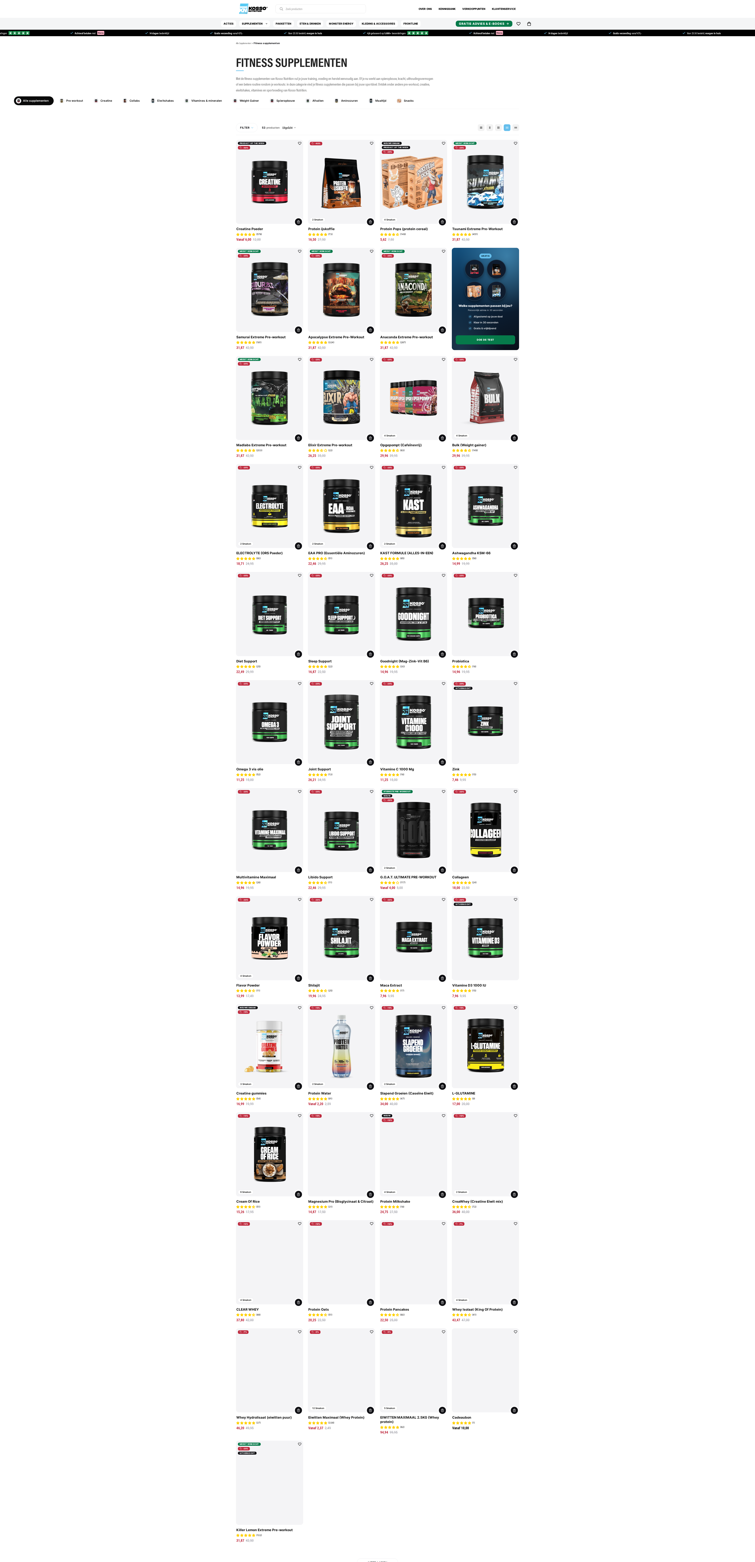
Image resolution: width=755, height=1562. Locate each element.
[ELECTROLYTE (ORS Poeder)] (269, 506)
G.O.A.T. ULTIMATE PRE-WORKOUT (408, 877)
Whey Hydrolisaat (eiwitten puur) (264, 1417)
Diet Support (246, 661)
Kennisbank (447, 8)
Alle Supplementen (243, 43)
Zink (455, 769)
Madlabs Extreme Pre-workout (261, 445)
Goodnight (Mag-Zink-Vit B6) (404, 661)
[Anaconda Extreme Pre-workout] (413, 290)
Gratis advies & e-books (482, 24)
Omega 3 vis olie (249, 769)
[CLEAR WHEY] (269, 1262)
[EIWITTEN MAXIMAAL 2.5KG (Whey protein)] (413, 1370)
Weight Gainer (249, 100)
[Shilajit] (341, 938)
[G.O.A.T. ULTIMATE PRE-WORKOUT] (413, 830)
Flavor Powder (248, 985)
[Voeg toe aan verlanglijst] (300, 143)
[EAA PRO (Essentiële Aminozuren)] (341, 506)
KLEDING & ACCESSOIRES (378, 23)
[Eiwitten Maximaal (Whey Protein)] (341, 1370)
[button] (529, 23)
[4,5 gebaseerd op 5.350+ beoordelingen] (272, 33)
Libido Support (320, 877)
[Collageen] (485, 830)
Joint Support (319, 769)
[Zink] (485, 722)
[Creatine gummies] (269, 1046)
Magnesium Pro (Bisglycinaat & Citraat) (341, 1201)
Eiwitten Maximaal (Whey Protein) (336, 1417)
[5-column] (515, 127)
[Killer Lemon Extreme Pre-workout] (269, 1483)
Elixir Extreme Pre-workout (330, 445)
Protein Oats (318, 1309)
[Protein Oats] (341, 1262)
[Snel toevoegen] (514, 221)
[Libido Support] (341, 830)
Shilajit (314, 985)
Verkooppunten (473, 8)
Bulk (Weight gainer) (469, 445)
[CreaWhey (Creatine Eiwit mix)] (485, 1154)
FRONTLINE (410, 23)
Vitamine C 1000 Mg (397, 769)
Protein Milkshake (395, 1201)
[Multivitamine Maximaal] (269, 830)
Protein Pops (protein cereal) (404, 229)
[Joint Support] (341, 722)
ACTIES (229, 23)
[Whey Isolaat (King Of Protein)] (485, 1262)
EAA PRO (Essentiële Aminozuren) (336, 553)
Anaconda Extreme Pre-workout (406, 337)
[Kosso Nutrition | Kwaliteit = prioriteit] (253, 9)
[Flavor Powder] (269, 938)
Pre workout (74, 100)
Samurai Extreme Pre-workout (261, 337)
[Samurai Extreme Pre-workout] (269, 290)
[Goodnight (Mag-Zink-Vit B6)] (413, 614)
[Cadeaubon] (485, 1370)
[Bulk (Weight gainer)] (485, 398)
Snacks (409, 100)
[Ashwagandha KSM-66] (485, 506)
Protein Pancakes (394, 1309)
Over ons (425, 8)
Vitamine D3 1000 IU (469, 985)
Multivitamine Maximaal (256, 877)
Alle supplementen (36, 100)
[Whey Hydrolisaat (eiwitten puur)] (269, 1370)
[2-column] (489, 127)
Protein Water (319, 1093)
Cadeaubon (461, 1417)
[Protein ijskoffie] (341, 182)
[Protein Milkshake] (413, 1154)
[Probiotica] (485, 614)
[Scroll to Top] (745, 1552)
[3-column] (498, 127)
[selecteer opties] (298, 221)
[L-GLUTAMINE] (485, 1046)
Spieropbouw (285, 100)
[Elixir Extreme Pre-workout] (341, 398)
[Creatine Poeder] (269, 182)
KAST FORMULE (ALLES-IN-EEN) (406, 553)
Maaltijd (380, 100)
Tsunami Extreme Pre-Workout (477, 229)
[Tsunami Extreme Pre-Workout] (485, 182)
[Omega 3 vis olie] (269, 722)
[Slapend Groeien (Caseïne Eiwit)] (413, 1046)
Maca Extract (391, 985)
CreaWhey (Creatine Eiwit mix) (477, 1201)
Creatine (106, 100)
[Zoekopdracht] (281, 9)
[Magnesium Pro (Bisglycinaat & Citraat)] (341, 1154)
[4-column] (507, 127)
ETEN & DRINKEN (310, 23)
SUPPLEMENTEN (252, 23)
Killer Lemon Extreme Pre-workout (264, 1530)
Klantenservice (504, 8)
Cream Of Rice (248, 1201)
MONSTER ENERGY (341, 23)
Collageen (460, 877)
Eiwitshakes (165, 100)
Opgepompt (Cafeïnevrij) (401, 445)
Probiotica (460, 661)
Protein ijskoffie (321, 229)
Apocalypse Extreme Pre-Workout (336, 337)
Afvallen (318, 100)
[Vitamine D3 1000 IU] (485, 938)
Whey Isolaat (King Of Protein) (477, 1309)
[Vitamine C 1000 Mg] (413, 722)
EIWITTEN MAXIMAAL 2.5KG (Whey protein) (409, 1419)
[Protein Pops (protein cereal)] (413, 182)
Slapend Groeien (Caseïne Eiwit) (407, 1093)
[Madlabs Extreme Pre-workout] (269, 398)
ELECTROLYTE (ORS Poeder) (259, 553)
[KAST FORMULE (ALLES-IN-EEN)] (413, 506)
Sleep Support (320, 661)
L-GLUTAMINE (463, 1093)
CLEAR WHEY (247, 1309)
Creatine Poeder (249, 229)
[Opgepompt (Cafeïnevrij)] (413, 398)
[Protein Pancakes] (413, 1262)
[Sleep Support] (341, 614)
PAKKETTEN (283, 23)
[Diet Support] (269, 614)
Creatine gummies (251, 1093)
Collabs (135, 100)
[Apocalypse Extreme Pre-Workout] (341, 290)
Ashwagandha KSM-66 (471, 553)
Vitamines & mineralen (206, 100)
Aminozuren (349, 100)
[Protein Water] (341, 1046)
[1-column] (481, 127)
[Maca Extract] (413, 938)
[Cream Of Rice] (269, 1154)
